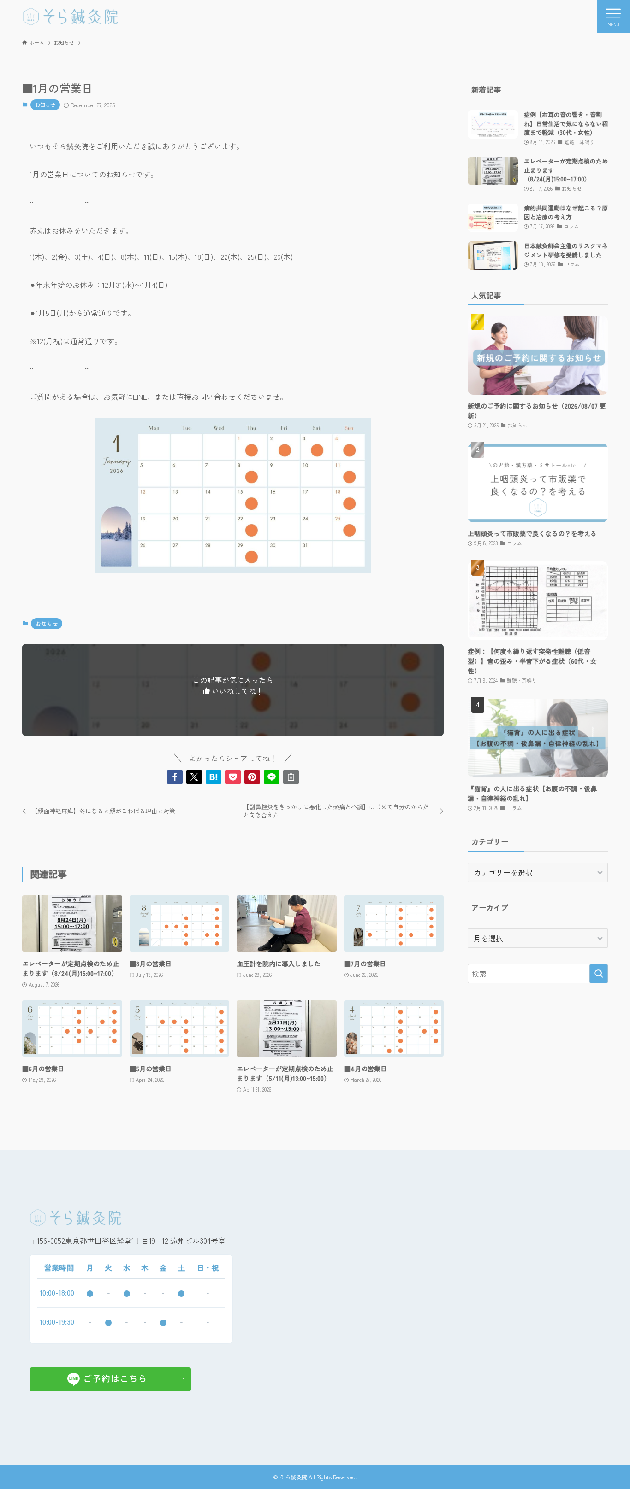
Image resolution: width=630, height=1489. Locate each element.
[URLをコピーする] (291, 777)
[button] (175, 777)
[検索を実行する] (598, 973)
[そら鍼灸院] (70, 16)
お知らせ (45, 104)
